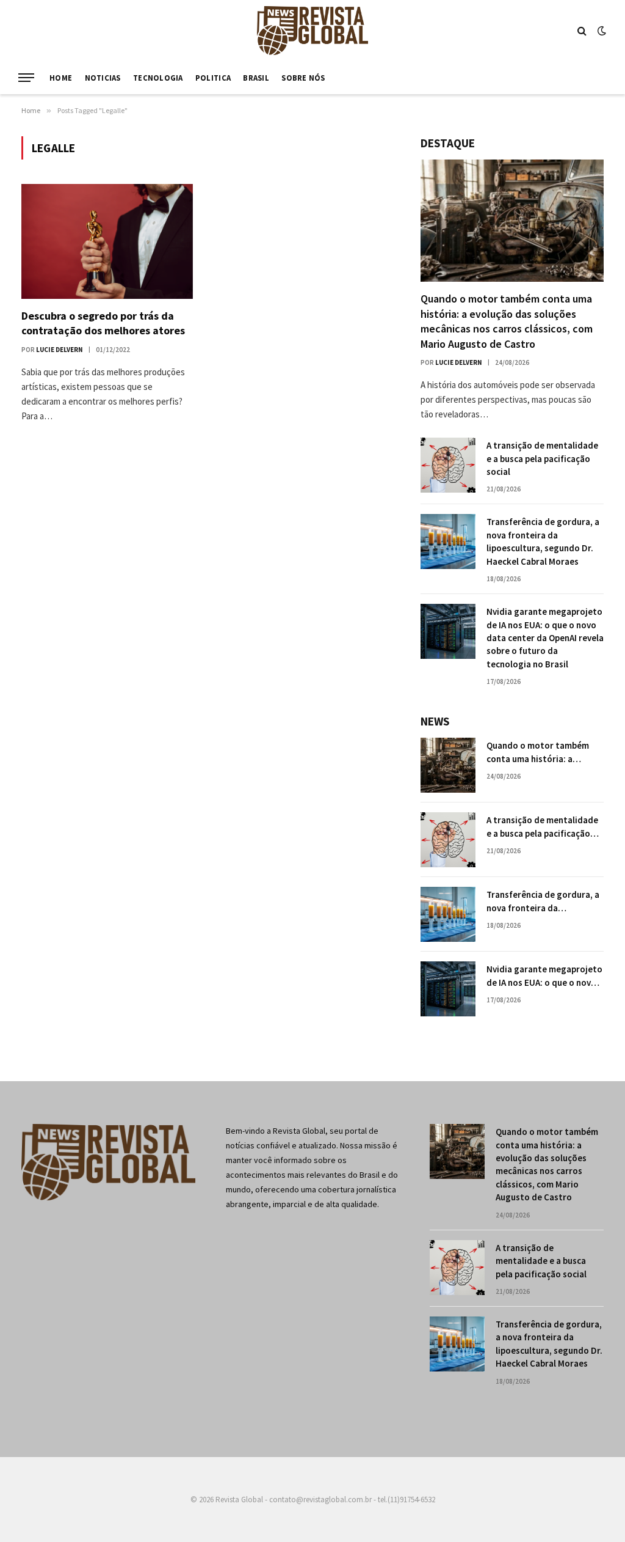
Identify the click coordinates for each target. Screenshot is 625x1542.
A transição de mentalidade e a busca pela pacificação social (542, 458)
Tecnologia (158, 78)
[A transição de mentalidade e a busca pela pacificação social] (448, 465)
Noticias (103, 78)
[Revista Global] (312, 30)
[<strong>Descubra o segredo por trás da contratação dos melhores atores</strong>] (107, 241)
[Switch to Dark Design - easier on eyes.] (600, 30)
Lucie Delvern (59, 349)
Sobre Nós (303, 78)
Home (60, 78)
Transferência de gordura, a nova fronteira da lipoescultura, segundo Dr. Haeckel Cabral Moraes (542, 541)
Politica (213, 78)
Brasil (256, 78)
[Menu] (26, 78)
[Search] (582, 31)
